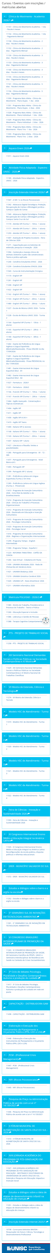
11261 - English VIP (14, 280)
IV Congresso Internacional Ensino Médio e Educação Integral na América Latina (24, 837)
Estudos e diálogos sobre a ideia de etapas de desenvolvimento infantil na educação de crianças (25, 1195)
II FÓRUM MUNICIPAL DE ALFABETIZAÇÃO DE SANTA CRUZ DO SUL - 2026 (25, 1129)
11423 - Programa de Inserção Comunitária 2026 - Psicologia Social (24, 527)
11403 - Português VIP (15, 467)
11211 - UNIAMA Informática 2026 (20, 585)
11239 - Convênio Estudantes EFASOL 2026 (24, 266)
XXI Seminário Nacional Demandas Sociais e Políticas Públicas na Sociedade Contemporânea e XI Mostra (25, 658)
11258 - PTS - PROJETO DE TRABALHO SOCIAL (25, 643)
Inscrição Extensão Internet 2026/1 (27, 192)
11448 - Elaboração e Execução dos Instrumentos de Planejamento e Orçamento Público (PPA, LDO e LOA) (25, 1041)
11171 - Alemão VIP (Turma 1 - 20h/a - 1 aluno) (25, 228)
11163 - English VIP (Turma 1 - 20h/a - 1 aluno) (25, 299)
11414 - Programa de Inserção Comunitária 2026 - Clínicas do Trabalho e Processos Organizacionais (24, 502)
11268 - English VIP (14, 285)
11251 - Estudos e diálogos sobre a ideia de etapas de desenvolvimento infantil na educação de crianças (24, 1207)
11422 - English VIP (14, 289)
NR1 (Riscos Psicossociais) (23, 1079)
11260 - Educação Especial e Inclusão (21, 612)
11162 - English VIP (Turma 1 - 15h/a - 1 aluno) (25, 294)
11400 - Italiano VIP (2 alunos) (18, 427)
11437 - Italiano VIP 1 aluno (17, 441)
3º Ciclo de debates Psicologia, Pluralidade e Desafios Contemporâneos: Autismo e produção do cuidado (25, 975)
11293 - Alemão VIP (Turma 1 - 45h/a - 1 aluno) (25, 233)
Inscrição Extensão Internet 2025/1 (27, 1221)
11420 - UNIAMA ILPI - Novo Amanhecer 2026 (25, 581)
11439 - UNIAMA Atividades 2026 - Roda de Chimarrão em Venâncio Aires (24, 565)
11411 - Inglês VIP (13, 413)
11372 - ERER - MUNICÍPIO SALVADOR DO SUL (25, 876)
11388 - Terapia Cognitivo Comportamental (24, 621)
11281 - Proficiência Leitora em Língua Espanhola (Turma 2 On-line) (22, 477)
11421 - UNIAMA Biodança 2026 (19, 571)
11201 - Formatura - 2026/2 (17, 387)
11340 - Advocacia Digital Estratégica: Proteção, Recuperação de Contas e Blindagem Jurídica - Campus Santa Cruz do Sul (26, 216)
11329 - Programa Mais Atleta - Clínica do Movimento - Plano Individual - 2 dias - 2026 (24, 121)
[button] (45, 620)
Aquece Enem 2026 (19, 148)
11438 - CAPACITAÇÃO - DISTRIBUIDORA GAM (25, 1014)
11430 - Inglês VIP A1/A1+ (16, 417)
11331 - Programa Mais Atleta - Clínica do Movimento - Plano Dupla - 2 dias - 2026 (23, 106)
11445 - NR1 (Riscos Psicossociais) (20, 1087)
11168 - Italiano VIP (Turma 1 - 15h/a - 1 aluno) (25, 431)
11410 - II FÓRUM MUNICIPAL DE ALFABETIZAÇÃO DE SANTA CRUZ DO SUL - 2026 (24, 1141)
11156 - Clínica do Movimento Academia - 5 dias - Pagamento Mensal (24, 92)
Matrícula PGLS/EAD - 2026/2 (24, 597)
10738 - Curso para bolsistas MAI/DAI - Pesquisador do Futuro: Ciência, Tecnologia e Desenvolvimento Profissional (25, 1232)
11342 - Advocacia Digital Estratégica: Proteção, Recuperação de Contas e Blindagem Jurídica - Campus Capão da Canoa (26, 207)
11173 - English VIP (14, 275)
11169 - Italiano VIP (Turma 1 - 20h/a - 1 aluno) (25, 436)
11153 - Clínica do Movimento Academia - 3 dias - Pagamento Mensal (24, 63)
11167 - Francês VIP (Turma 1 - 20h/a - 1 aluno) (25, 396)
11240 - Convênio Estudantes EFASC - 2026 (24, 262)
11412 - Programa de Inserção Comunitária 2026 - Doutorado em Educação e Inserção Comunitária (24, 512)
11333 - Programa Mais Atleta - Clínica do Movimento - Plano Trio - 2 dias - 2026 (23, 135)
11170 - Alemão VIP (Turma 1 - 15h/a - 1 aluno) (25, 224)
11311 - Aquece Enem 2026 (17, 156)
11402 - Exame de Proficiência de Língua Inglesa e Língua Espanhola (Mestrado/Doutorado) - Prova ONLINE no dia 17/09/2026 (25, 348)
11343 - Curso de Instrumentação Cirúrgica (24, 271)
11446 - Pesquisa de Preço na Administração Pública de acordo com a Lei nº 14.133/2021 (25, 1113)
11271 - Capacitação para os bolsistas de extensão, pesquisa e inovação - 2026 (23, 246)
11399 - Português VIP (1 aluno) (19, 471)
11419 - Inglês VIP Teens (16, 422)
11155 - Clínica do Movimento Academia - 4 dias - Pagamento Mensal (24, 78)
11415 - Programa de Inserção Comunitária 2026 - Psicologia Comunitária (24, 520)
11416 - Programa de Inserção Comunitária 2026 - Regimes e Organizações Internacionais (25, 535)
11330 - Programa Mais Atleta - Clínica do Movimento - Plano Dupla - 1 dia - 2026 (23, 99)
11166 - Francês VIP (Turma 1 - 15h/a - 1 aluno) (25, 392)
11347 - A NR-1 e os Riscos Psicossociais (23, 200)
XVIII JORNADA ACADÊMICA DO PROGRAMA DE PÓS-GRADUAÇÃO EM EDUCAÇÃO (23, 1158)
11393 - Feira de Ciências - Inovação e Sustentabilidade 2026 (22, 821)
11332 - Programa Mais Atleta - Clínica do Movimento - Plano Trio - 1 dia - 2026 (23, 128)
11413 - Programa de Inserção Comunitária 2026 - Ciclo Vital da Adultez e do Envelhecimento (24, 493)
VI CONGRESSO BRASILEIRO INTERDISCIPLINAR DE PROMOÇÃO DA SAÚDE (23, 940)
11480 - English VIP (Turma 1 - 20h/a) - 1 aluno (25, 303)
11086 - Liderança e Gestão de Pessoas (22, 617)
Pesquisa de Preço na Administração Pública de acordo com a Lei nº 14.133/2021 (25, 1102)
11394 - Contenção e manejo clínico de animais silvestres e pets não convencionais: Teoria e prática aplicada (25, 254)
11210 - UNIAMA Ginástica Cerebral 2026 (23, 576)
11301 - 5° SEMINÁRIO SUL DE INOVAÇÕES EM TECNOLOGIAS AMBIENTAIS (25, 924)
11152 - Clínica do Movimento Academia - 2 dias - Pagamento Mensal (24, 49)
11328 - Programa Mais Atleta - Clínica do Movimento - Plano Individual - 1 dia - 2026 (24, 113)
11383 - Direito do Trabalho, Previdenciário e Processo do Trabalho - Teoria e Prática (25, 606)
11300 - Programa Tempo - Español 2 (21, 548)
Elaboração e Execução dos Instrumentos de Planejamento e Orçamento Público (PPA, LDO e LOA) (23, 1028)
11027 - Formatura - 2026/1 (17, 382)
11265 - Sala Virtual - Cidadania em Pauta (23, 560)
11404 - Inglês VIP (13, 408)
